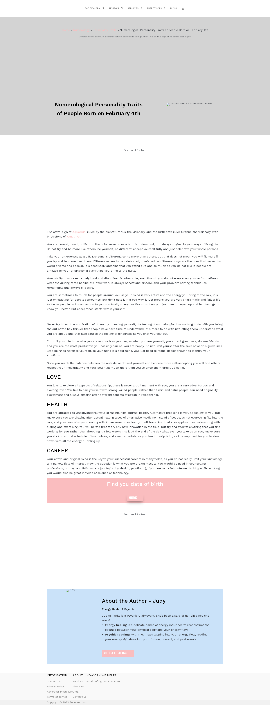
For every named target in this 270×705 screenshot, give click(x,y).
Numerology (81, 30)
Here (133, 497)
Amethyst (73, 236)
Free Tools (154, 8)
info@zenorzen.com (107, 681)
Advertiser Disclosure (60, 691)
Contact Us (54, 681)
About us (78, 686)
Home (66, 30)
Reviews (114, 8)
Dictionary (92, 8)
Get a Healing (115, 653)
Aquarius (78, 232)
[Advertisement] (135, 66)
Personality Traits (105, 30)
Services (133, 8)
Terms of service (57, 696)
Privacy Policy (55, 686)
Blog (173, 8)
